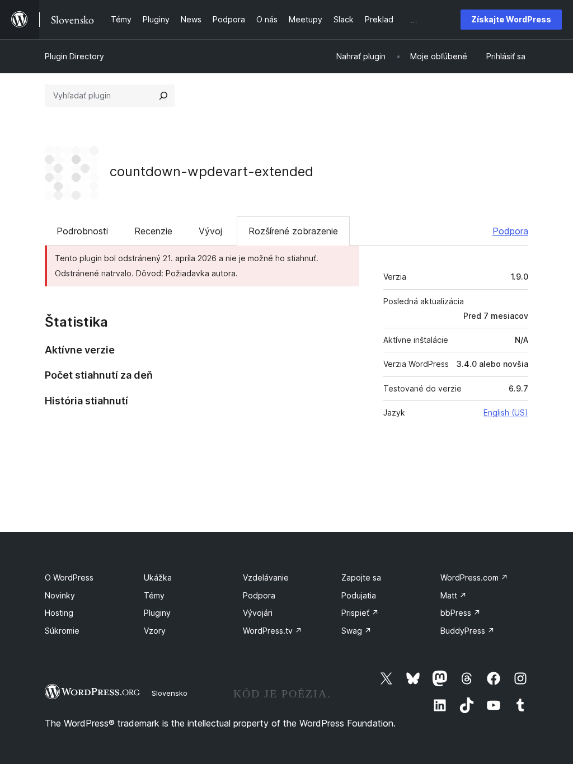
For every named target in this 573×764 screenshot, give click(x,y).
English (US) (505, 412)
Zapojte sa (361, 577)
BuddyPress (467, 630)
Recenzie (153, 231)
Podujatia (358, 595)
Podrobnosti (82, 231)
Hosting (59, 612)
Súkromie (62, 630)
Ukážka (158, 577)
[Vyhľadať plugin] (163, 95)
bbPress (460, 612)
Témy (154, 595)
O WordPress (69, 577)
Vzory (155, 630)
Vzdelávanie (266, 577)
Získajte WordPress (511, 19)
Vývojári (258, 612)
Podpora (510, 231)
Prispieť (360, 612)
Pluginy (157, 612)
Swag (356, 630)
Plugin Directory (74, 56)
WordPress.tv (272, 630)
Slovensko (169, 692)
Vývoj (210, 231)
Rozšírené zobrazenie (293, 231)
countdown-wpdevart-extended (211, 171)
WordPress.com (474, 577)
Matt (453, 595)
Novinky (60, 595)
